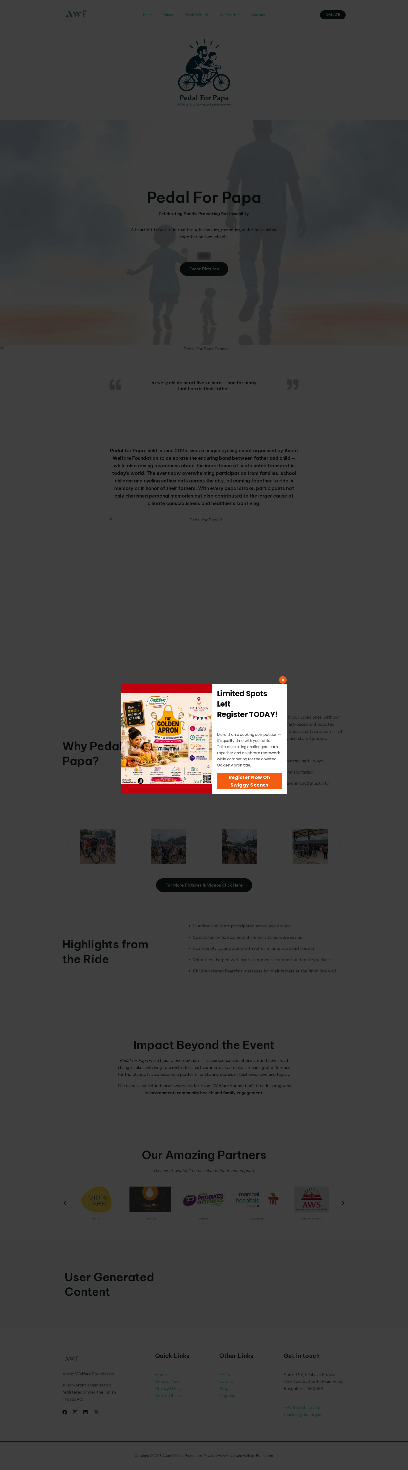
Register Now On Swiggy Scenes (249, 781)
